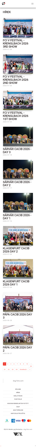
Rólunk (18, 389)
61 (5, 369)
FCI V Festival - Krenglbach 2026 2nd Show (15, 79)
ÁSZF (18, 407)
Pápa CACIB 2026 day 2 (17, 349)
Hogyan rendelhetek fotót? (18, 403)
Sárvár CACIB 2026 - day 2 (17, 183)
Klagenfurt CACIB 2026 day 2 (16, 250)
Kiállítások (18, 396)
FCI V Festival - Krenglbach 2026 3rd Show (15, 43)
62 (9, 369)
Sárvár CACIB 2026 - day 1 (17, 216)
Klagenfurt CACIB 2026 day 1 (16, 283)
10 (27, 364)
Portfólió (18, 399)
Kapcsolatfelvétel (18, 413)
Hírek (18, 392)
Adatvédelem (18, 410)
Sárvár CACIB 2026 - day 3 (17, 150)
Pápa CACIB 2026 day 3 (17, 316)
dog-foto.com (18, 381)
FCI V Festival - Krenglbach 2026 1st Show (15, 116)
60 (31, 366)
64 (16, 369)
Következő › (23, 369)
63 (12, 369)
